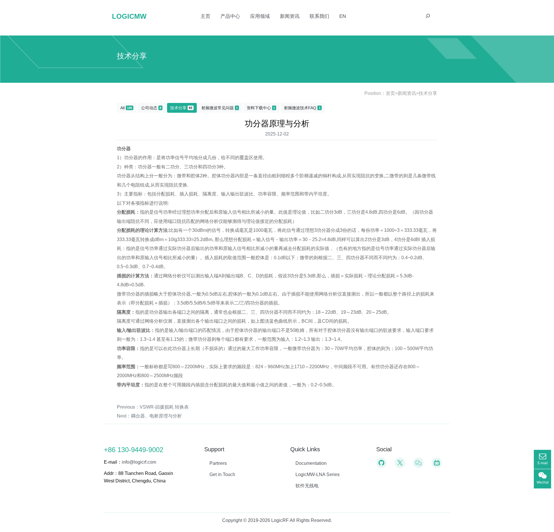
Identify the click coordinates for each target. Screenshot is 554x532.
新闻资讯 (407, 93)
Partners (218, 463)
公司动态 (151, 108)
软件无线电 (307, 485)
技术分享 (428, 93)
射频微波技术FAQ (302, 108)
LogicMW (129, 16)
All (126, 108)
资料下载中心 (261, 108)
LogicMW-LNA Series (317, 474)
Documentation (311, 463)
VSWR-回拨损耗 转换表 (164, 407)
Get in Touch (222, 474)
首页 (390, 93)
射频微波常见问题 (219, 108)
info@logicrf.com (139, 462)
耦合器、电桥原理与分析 (156, 415)
